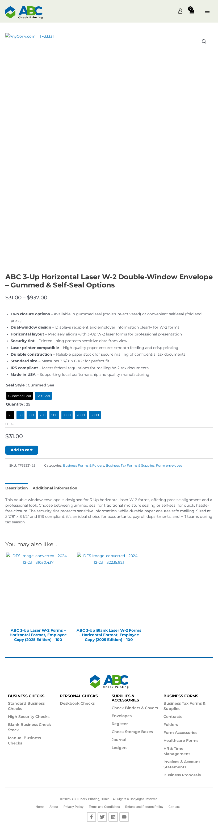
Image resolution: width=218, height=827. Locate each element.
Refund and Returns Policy (144, 807)
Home (40, 807)
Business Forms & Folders (83, 465)
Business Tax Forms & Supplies (130, 465)
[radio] (19, 396)
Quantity (14, 404)
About (53, 807)
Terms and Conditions (104, 807)
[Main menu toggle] (207, 12)
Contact (174, 807)
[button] (196, 11)
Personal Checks (79, 696)
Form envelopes (169, 465)
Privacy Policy (73, 807)
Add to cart (22, 450)
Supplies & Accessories (125, 698)
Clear (9, 424)
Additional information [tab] (55, 488)
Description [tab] (16, 488)
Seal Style (15, 385)
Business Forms (181, 696)
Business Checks (26, 696)
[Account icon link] (180, 11)
